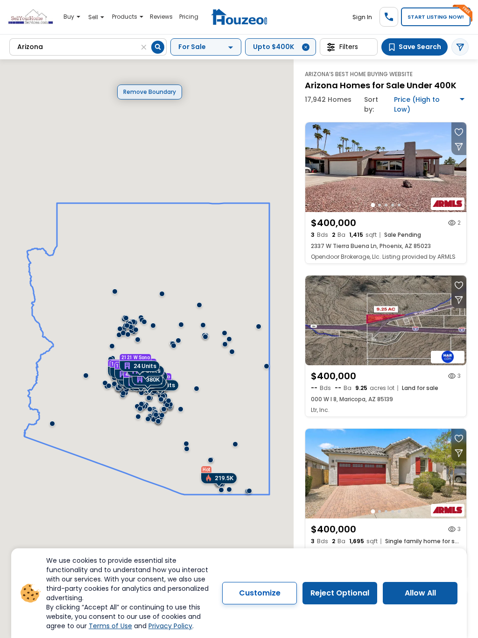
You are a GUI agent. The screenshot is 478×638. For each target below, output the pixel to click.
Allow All (420, 593)
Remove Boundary (149, 92)
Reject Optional (339, 593)
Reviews (161, 17)
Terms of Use (110, 626)
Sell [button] (93, 17)
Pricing (188, 17)
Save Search (420, 46)
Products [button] (125, 17)
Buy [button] (69, 17)
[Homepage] (239, 17)
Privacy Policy (170, 626)
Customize (260, 593)
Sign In (362, 17)
